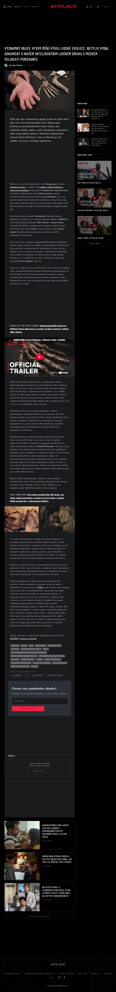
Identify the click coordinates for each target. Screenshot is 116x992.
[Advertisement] (39, 163)
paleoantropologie (21, 663)
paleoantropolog (20, 666)
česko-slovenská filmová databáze (28, 652)
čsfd (45, 649)
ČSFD (40, 587)
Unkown (15, 659)
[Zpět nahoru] (109, 985)
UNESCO (14, 649)
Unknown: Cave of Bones (51, 656)
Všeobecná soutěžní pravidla (39, 974)
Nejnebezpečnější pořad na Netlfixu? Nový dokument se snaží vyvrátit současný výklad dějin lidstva (39, 329)
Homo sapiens (59, 663)
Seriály (10, 73)
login (107, 7)
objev (24, 645)
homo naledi (28, 659)
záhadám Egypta (17, 187)
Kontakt (95, 974)
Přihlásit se (28, 709)
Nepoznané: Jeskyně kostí (24, 656)
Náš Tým (83, 974)
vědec (34, 666)
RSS (51, 978)
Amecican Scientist (27, 638)
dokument (40, 645)
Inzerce (107, 974)
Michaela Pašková (15, 65)
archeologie (54, 645)
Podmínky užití (12, 974)
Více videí (94, 244)
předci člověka (52, 659)
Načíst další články (40, 916)
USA (31, 645)
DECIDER (14, 638)
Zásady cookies (66, 974)
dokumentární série (31, 649)
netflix (15, 645)
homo (39, 659)
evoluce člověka (41, 663)
